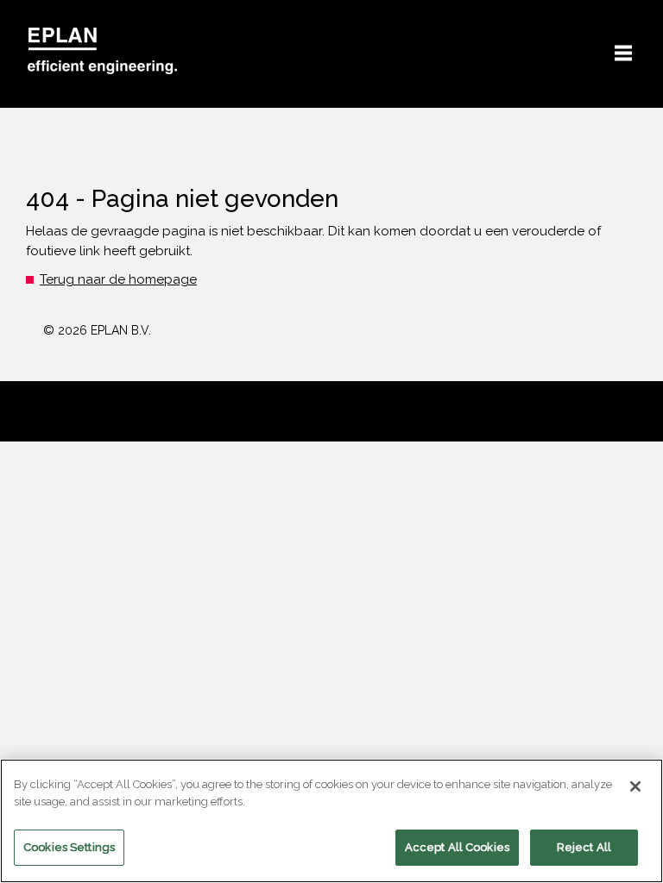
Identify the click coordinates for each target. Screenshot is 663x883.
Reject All (584, 847)
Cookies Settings (69, 847)
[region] (331, 821)
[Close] (635, 786)
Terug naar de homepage (118, 279)
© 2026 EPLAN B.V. (97, 330)
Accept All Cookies (457, 847)
